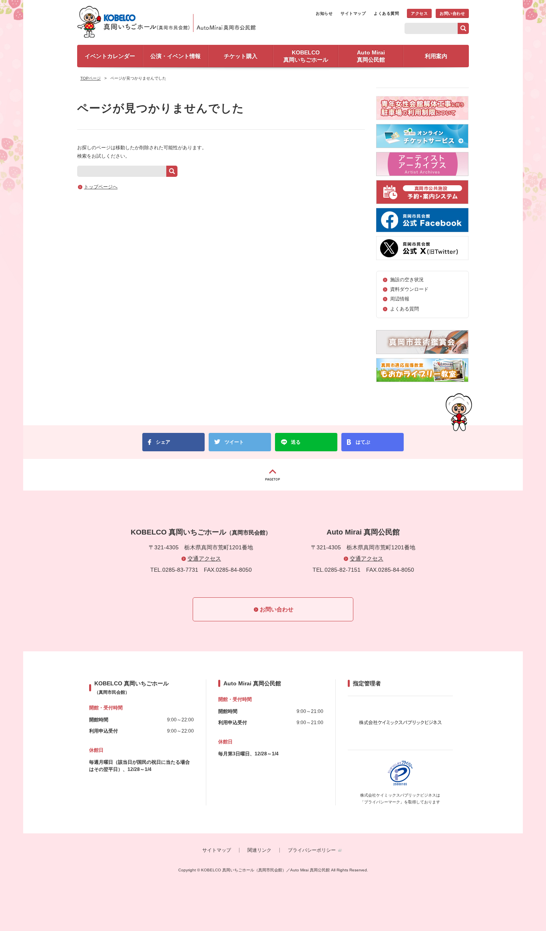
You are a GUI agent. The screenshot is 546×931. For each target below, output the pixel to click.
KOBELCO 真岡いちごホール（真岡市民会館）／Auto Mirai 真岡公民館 (169, 22)
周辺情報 (399, 299)
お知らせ (324, 13)
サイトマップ (353, 13)
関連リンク (259, 850)
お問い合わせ (452, 13)
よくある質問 (386, 13)
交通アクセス (204, 558)
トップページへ (101, 187)
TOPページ (90, 78)
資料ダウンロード (409, 289)
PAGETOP (273, 475)
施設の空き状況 (407, 279)
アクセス (419, 13)
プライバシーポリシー (312, 850)
